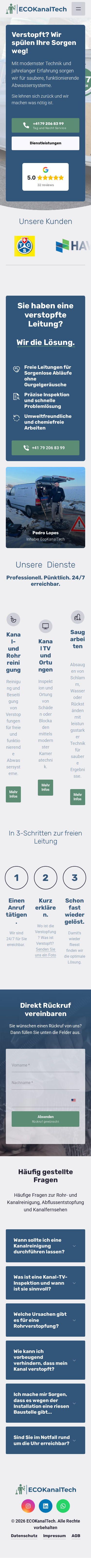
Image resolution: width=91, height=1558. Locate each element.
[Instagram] (28, 1506)
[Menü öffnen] (78, 9)
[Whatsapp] (63, 1506)
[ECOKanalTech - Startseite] (36, 9)
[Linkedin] (45, 1506)
